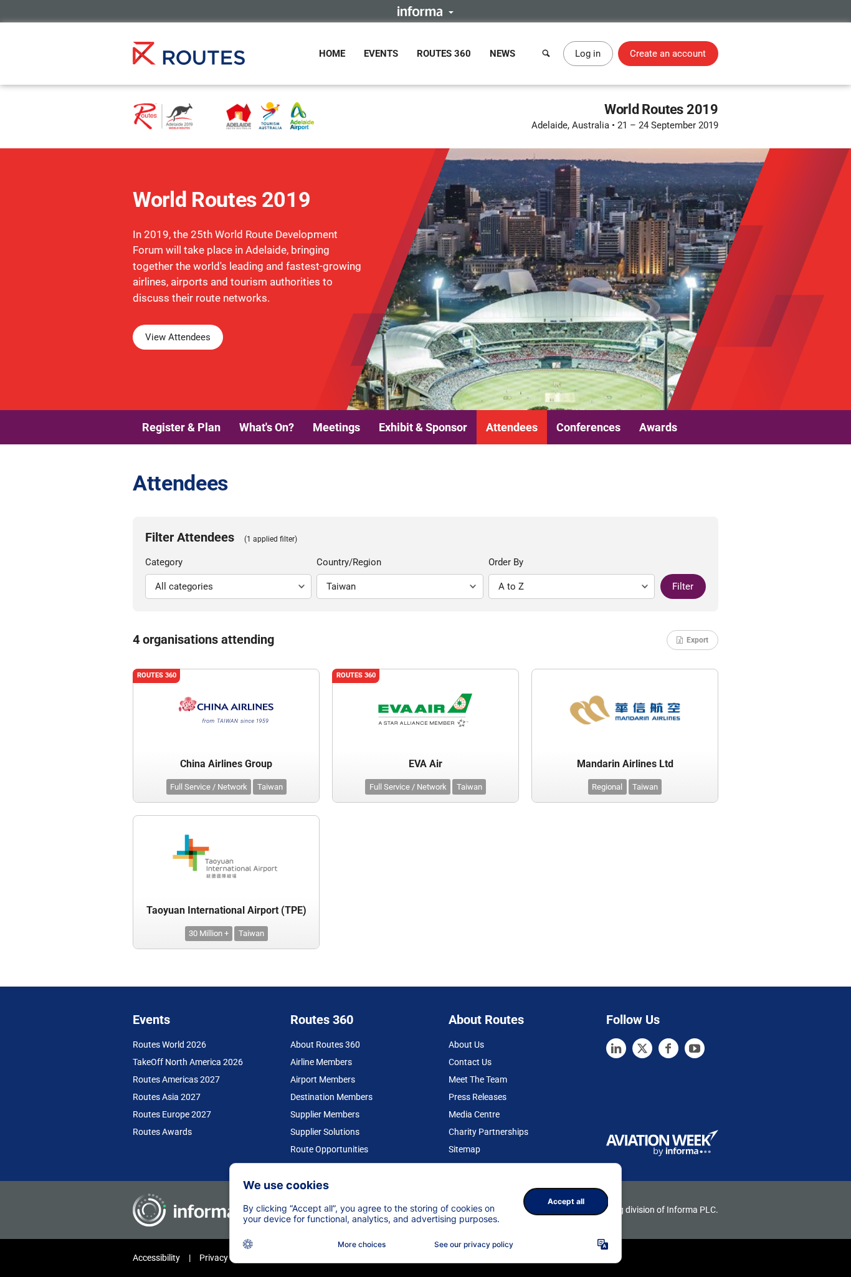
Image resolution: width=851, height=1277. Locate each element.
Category (164, 562)
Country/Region (348, 562)
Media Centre (474, 1114)
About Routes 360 (325, 1045)
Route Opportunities (329, 1149)
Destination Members (331, 1097)
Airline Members (321, 1062)
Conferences (588, 427)
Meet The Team (478, 1079)
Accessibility (156, 1258)
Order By (505, 562)
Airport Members (322, 1079)
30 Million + (209, 933)
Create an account (668, 53)
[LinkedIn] (616, 1048)
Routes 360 (444, 53)
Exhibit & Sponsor (423, 427)
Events (381, 53)
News (502, 53)
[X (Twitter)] (642, 1048)
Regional (607, 787)
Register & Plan (181, 427)
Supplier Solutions (324, 1132)
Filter (682, 586)
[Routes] (189, 53)
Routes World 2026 (169, 1045)
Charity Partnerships (488, 1132)
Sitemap (464, 1149)
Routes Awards (162, 1132)
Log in (588, 53)
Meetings (336, 427)
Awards (658, 427)
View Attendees (178, 337)
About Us (466, 1045)
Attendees (512, 427)
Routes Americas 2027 (176, 1079)
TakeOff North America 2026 (188, 1062)
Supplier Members (324, 1114)
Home (332, 53)
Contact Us (470, 1062)
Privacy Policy (226, 1258)
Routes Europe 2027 (172, 1114)
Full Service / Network (208, 787)
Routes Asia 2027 (167, 1097)
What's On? (266, 427)
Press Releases (477, 1097)
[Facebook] (668, 1048)
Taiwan (270, 787)
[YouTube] (695, 1048)
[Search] (546, 53)
